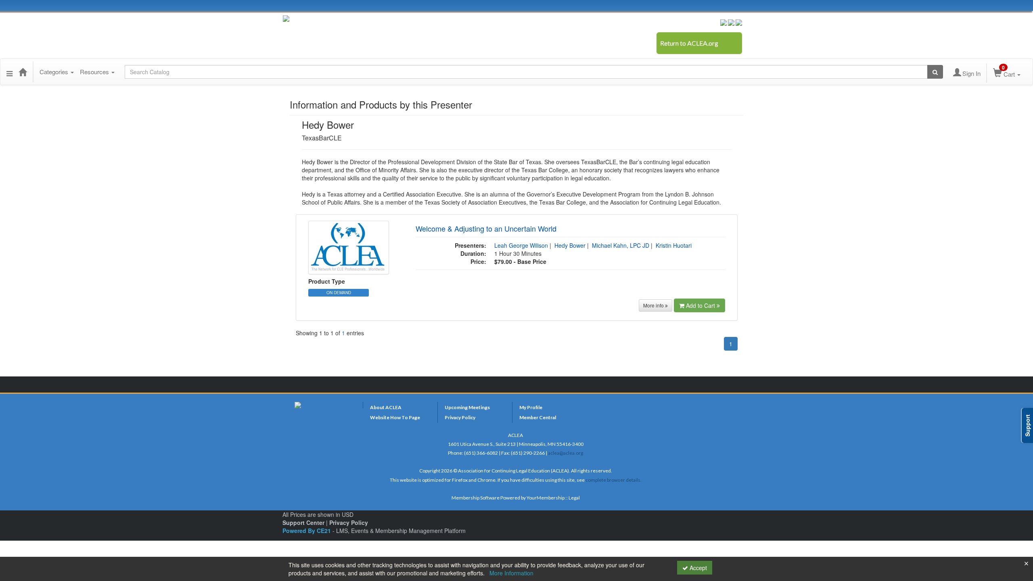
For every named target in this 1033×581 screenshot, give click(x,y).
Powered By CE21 (307, 531)
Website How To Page (395, 417)
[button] (9, 72)
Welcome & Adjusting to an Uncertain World (486, 228)
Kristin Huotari (674, 245)
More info (654, 305)
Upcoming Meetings (467, 407)
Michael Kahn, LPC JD (620, 245)
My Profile (530, 407)
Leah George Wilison (521, 245)
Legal (574, 498)
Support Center (303, 522)
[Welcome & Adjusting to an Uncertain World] (348, 247)
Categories (55, 71)
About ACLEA (385, 407)
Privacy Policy (460, 417)
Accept (697, 568)
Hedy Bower (570, 245)
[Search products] (935, 72)
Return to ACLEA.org (689, 43)
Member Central (537, 417)
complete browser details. (614, 480)
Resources (95, 71)
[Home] (23, 72)
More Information (511, 573)
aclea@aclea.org (565, 453)
